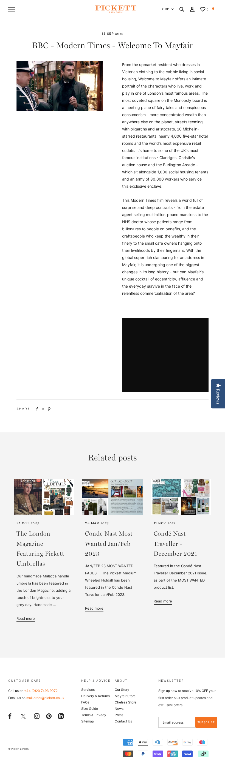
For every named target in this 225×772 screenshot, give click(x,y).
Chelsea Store (125, 702)
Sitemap (87, 721)
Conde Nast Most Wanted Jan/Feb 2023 (109, 544)
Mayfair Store (125, 696)
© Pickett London (18, 748)
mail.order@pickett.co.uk (45, 698)
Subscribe (206, 722)
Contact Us (123, 721)
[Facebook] (10, 716)
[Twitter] (23, 716)
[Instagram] (37, 716)
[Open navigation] (11, 9)
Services (88, 690)
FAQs (85, 702)
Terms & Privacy (93, 715)
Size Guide (89, 708)
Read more (25, 618)
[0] (202, 10)
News (119, 708)
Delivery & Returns (95, 696)
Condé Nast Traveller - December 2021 (175, 544)
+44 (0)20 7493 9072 (41, 691)
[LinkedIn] (61, 716)
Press (119, 715)
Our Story (122, 690)
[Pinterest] (49, 716)
